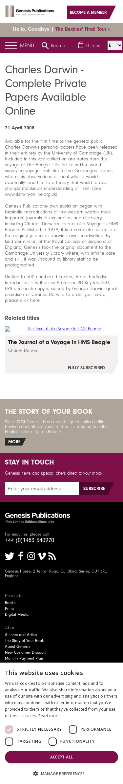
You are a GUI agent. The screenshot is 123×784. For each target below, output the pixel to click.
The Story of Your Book (24, 640)
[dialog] (61, 723)
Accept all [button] (61, 757)
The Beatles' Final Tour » (82, 29)
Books (10, 602)
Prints (9, 608)
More (14, 441)
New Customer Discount (25, 652)
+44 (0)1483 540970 (29, 540)
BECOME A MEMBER (88, 12)
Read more (49, 716)
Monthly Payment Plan (24, 658)
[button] (61, 773)
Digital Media (17, 614)
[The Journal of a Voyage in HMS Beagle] (61, 355)
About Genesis (17, 646)
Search (58, 45)
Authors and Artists (21, 634)
